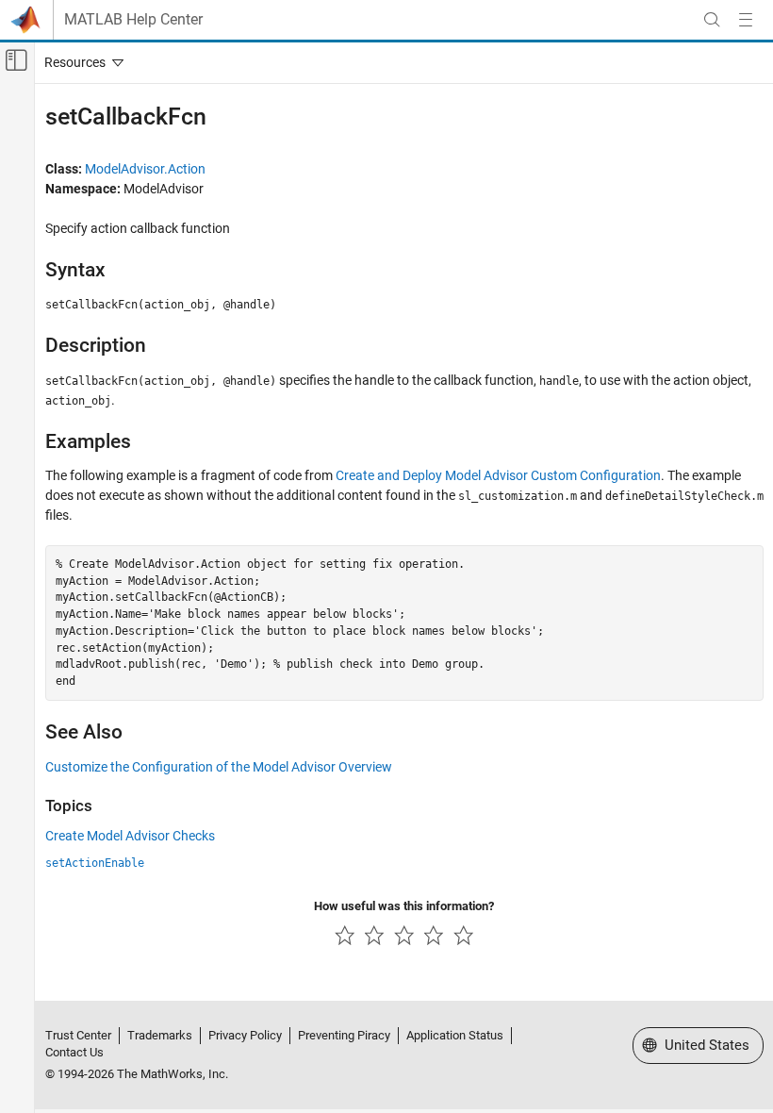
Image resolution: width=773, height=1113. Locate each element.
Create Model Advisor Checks (130, 835)
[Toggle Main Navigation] (746, 20)
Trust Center (78, 1035)
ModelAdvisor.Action (145, 168)
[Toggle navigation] (80, 62)
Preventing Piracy (344, 1035)
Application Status (454, 1035)
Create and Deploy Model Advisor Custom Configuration (498, 475)
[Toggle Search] (712, 20)
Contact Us (74, 1052)
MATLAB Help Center (133, 19)
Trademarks (159, 1035)
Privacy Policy (245, 1035)
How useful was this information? (404, 906)
